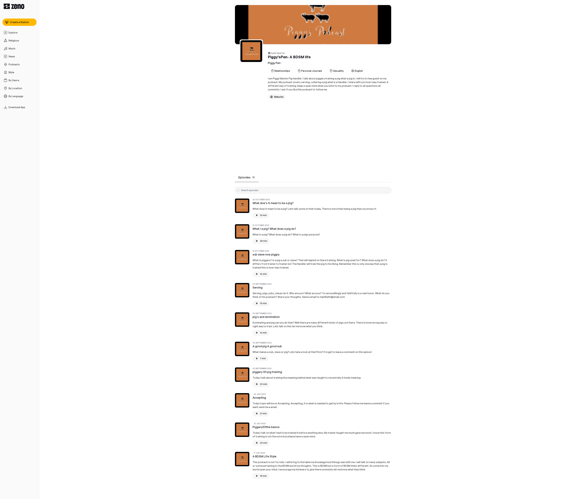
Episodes (246, 177)
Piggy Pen (274, 63)
